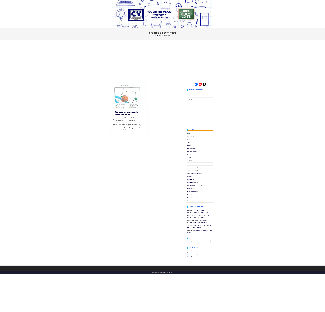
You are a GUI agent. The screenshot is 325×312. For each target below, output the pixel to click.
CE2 (188, 154)
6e (188, 145)
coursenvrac (118, 118)
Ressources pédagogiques (194, 185)
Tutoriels (189, 201)
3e (188, 133)
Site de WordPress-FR (192, 257)
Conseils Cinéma (191, 164)
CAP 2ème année (191, 151)
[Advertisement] (162, 60)
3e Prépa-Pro (190, 136)
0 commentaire (132, 120)
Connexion (190, 251)
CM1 (188, 158)
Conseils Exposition (192, 167)
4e (188, 139)
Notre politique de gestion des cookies (197, 93)
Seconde (189, 188)
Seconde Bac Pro (119, 120)
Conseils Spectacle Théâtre (194, 173)
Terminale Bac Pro (191, 198)
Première (189, 179)
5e (188, 142)
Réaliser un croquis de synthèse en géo (126, 113)
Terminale (189, 195)
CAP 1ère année (191, 148)
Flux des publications (192, 253)
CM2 (188, 161)
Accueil (156, 35)
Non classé (190, 176)
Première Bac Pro (191, 182)
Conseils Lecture (191, 170)
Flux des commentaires (193, 255)
